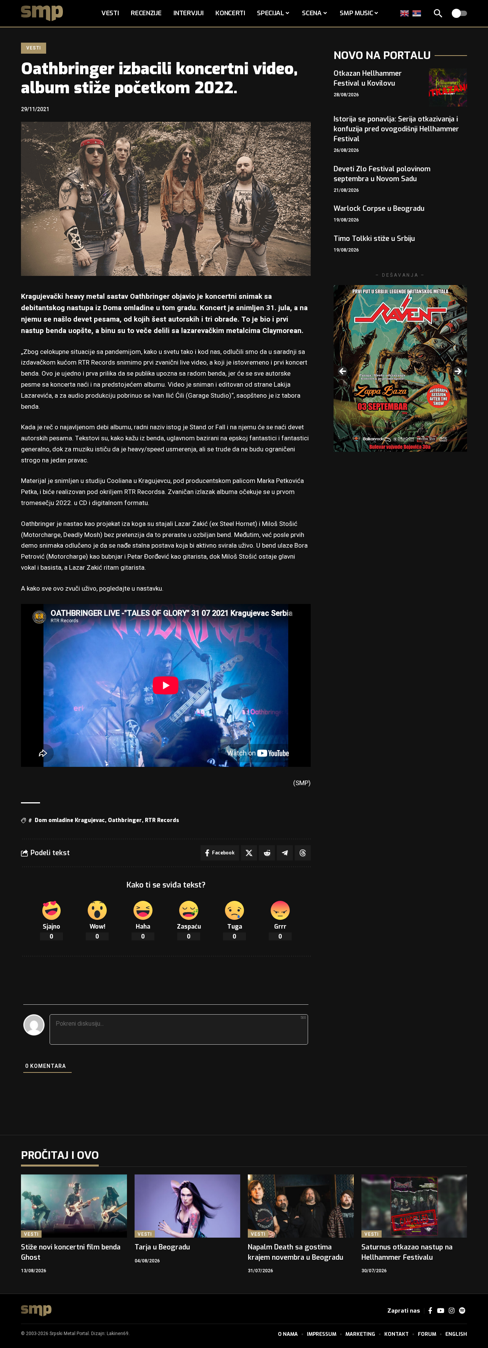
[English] (405, 13)
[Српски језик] (417, 13)
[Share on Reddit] (267, 852)
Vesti (33, 48)
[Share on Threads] (303, 852)
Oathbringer (125, 820)
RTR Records (162, 820)
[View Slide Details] (400, 368)
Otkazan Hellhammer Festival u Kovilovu (368, 78)
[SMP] (36, 1310)
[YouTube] (440, 1310)
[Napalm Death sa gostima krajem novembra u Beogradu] (301, 1206)
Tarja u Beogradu (162, 1247)
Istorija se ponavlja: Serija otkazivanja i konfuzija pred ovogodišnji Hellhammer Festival (396, 129)
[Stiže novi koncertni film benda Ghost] (74, 1206)
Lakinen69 (117, 1333)
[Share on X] (249, 852)
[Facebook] (430, 1310)
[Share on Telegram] (285, 852)
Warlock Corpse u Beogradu (379, 208)
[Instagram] (451, 1310)
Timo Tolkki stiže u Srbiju (374, 238)
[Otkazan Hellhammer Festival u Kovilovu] (448, 88)
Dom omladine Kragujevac (70, 820)
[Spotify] (462, 1310)
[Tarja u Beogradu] (188, 1206)
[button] (438, 13)
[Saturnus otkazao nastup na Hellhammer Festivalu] (414, 1206)
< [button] (343, 372)
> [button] (457, 372)
